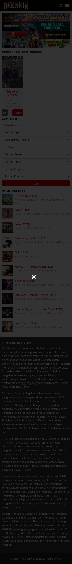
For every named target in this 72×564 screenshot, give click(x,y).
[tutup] (34, 277)
